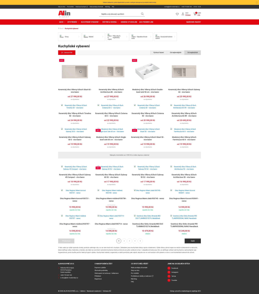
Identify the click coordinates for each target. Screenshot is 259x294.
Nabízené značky (193, 22)
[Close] (256, 2)
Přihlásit (188, 15)
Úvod (61, 28)
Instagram (174, 272)
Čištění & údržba (109, 22)
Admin (82, 291)
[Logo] (64, 14)
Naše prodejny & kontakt (96, 6)
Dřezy (67, 37)
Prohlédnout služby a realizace (141, 276)
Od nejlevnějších (175, 52)
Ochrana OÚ (107, 291)
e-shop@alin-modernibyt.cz (171, 6)
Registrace (98, 279)
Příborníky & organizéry (116, 36)
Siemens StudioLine (129, 22)
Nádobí (91, 37)
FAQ (113, 6)
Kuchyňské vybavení (89, 22)
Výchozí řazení (158, 52)
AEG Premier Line (146, 22)
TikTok (173, 276)
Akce (61, 22)
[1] (142, 14)
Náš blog (107, 6)
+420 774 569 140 (187, 6)
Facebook (174, 268)
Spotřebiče (72, 22)
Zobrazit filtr (68, 53)
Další (193, 241)
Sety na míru (61, 6)
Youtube (174, 280)
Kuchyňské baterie (166, 37)
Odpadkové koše (142, 37)
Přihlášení (98, 276)
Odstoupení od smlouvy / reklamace (107, 273)
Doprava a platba (100, 267)
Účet (186, 13)
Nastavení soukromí (94, 291)
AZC (199, 291)
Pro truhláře (70, 6)
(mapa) (71, 268)
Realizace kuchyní (81, 6)
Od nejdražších (192, 52)
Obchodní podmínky (101, 270)
